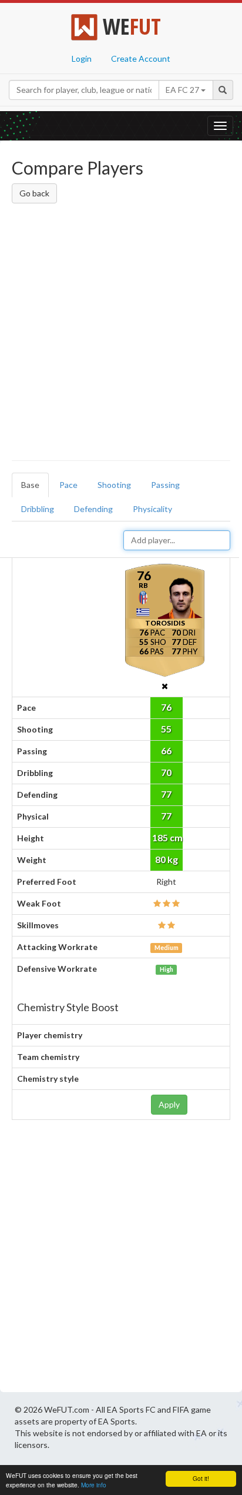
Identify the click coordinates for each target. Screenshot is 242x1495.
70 (166, 772)
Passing (165, 485)
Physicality (152, 509)
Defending (93, 509)
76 (166, 707)
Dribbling (37, 509)
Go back (34, 193)
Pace (68, 485)
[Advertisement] (121, 334)
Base (30, 485)
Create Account (140, 58)
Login (82, 58)
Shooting (114, 485)
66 (166, 750)
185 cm (167, 837)
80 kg (166, 859)
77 (166, 794)
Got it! (201, 1478)
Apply (169, 1104)
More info (93, 1484)
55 (166, 728)
